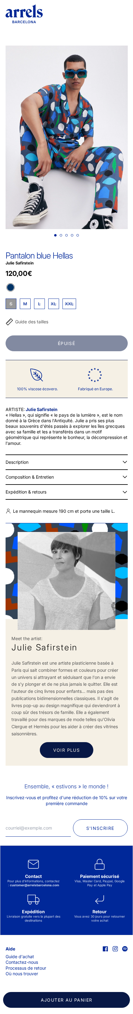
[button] (67, 137)
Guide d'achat (20, 956)
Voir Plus (66, 750)
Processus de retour (26, 968)
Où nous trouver (22, 973)
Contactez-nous (22, 962)
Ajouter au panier (66, 1000)
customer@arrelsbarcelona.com (34, 885)
